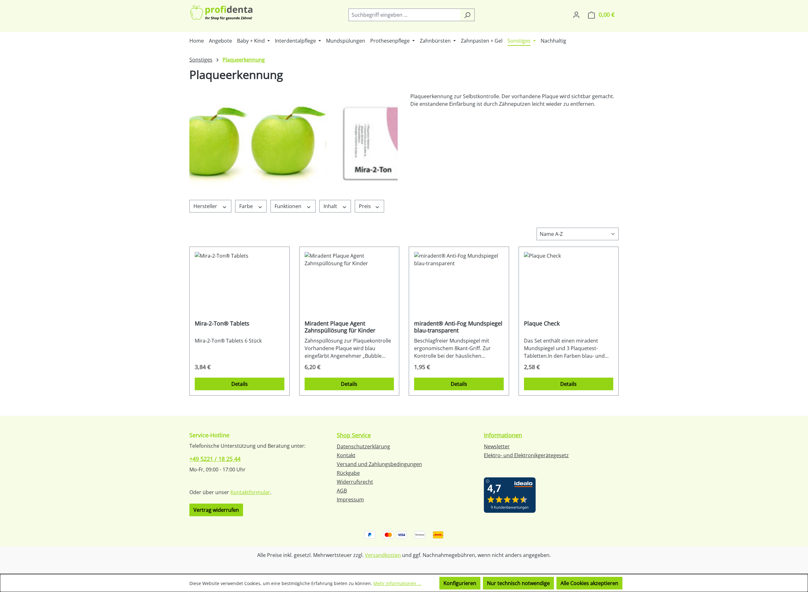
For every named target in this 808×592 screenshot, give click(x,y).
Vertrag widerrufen (216, 509)
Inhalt (331, 206)
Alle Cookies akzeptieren (589, 583)
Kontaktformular (250, 492)
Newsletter (497, 446)
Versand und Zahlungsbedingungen (379, 464)
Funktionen (289, 206)
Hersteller (205, 206)
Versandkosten (383, 555)
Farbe (246, 206)
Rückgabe (348, 472)
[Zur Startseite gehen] (221, 13)
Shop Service (354, 435)
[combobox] (404, 15)
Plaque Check (542, 323)
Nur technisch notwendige (518, 583)
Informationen (503, 435)
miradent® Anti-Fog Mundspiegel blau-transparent (458, 327)
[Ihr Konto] (576, 14)
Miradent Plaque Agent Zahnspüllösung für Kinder (340, 327)
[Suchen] (467, 15)
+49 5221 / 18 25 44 (215, 459)
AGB (342, 490)
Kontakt (346, 455)
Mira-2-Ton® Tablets (222, 323)
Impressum (350, 499)
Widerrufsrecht (355, 481)
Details (239, 383)
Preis (365, 206)
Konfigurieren (459, 583)
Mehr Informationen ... (397, 583)
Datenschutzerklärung (363, 446)
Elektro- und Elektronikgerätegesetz (526, 455)
